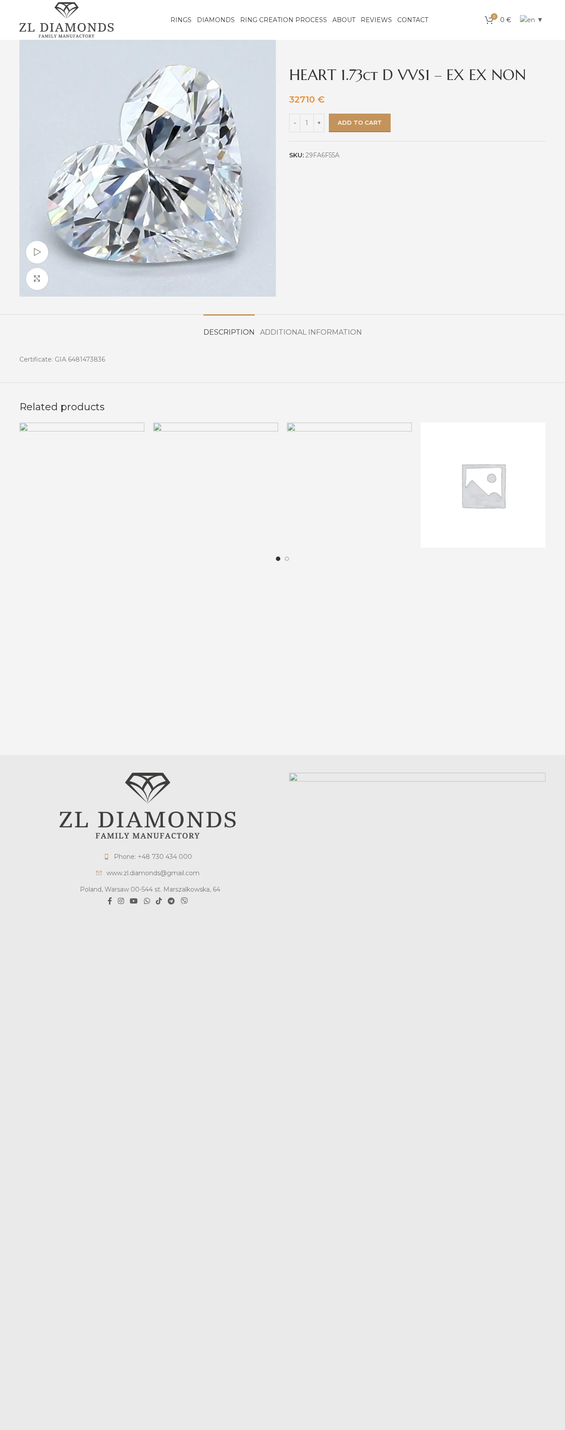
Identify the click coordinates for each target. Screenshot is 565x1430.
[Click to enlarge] (37, 279)
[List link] (147, 857)
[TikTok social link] (159, 901)
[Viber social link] (184, 901)
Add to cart (360, 122)
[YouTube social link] (134, 901)
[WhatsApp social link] (147, 901)
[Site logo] (66, 19)
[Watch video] (37, 252)
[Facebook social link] (110, 901)
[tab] (229, 327)
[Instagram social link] (121, 901)
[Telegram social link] (171, 901)
